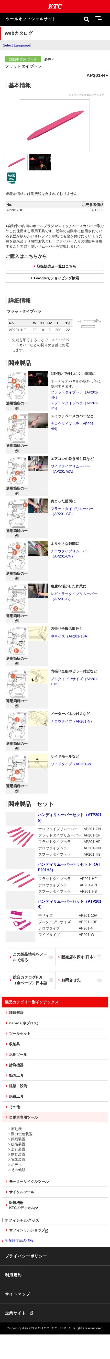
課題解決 (16, 1012)
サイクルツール (21, 1192)
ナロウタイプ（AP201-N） (72, 721)
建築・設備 (18, 1086)
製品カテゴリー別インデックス (32, 1002)
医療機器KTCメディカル (22, 1205)
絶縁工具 (16, 1096)
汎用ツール (18, 1054)
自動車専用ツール (23, 1117)
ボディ (16, 1165)
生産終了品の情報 (19, 1240)
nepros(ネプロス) (23, 1023)
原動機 (16, 1129)
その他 (14, 1107)
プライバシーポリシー (26, 1256)
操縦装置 (18, 1139)
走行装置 (18, 1149)
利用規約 (13, 1275)
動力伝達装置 (21, 1134)
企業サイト (15, 1313)
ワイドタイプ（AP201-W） (73, 764)
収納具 (14, 1044)
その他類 (18, 1170)
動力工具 (16, 1075)
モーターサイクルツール (29, 1181)
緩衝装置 (18, 1144)
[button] (98, 19)
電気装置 (18, 1159)
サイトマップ (17, 1294)
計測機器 (16, 1065)
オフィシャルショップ (27, 1230)
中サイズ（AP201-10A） (71, 636)
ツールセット (20, 1033)
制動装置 (18, 1154)
